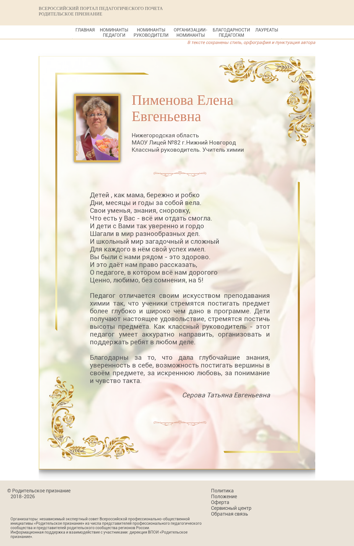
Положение (224, 496)
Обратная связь (229, 514)
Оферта (220, 502)
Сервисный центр (231, 508)
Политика (222, 491)
